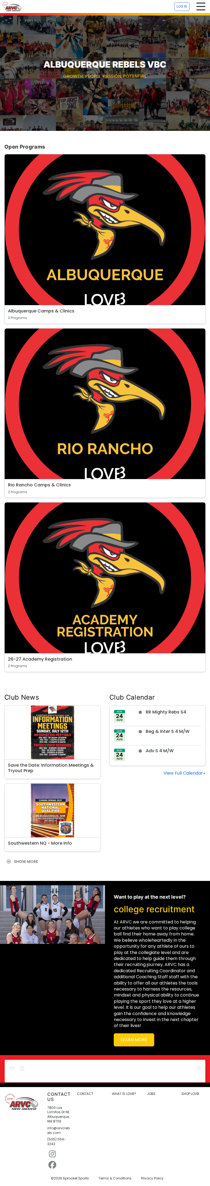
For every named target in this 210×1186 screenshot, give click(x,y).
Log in (182, 6)
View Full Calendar (183, 773)
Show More (25, 861)
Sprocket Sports (76, 1178)
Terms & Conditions (115, 1178)
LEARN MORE (134, 1040)
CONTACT (85, 1094)
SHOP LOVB (190, 1094)
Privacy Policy (152, 1178)
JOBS (151, 1094)
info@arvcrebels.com (58, 1130)
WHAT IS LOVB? (124, 1094)
